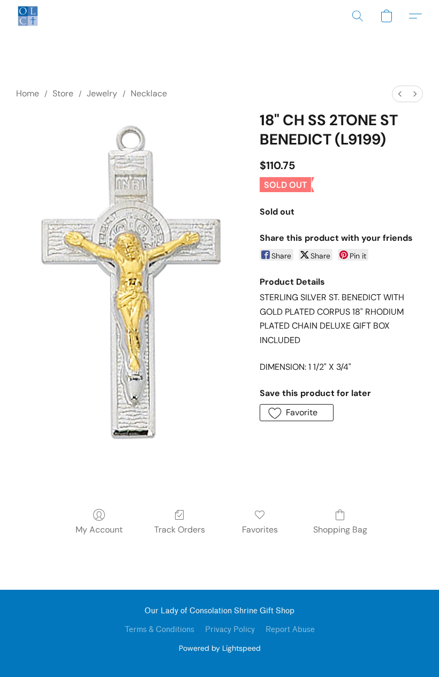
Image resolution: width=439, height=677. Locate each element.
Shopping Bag (340, 529)
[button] (28, 16)
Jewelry (102, 93)
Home (27, 93)
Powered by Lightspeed (220, 648)
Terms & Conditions (159, 629)
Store (62, 93)
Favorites (260, 529)
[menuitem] (399, 94)
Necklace (149, 93)
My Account (99, 529)
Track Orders (179, 529)
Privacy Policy (230, 629)
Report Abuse (290, 629)
